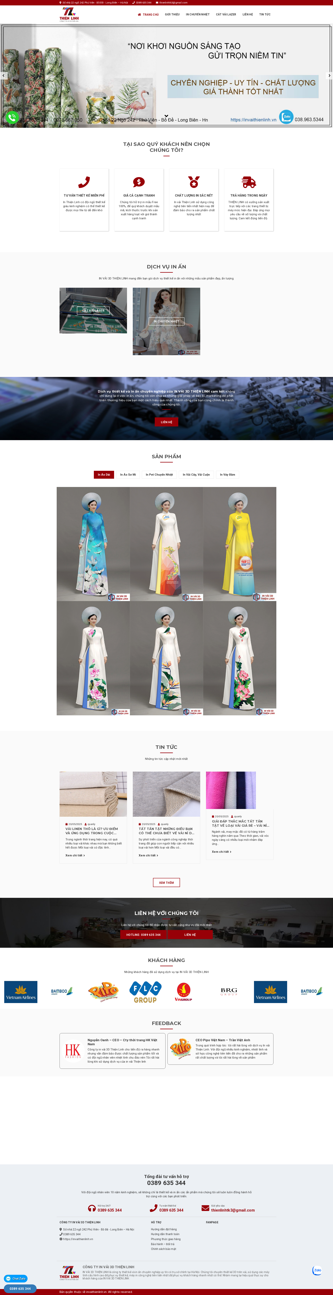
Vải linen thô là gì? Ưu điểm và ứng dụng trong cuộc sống (92, 831)
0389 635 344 (110, 1210)
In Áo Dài (104, 474)
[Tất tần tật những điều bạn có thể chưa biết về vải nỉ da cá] (166, 794)
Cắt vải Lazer (226, 14)
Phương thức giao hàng (166, 1239)
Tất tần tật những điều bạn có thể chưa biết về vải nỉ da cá (166, 831)
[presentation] (4, 76)
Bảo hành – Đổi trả (162, 1244)
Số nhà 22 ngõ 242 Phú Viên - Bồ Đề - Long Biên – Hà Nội (98, 1229)
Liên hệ (248, 14)
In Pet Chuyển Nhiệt (159, 474)
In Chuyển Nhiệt (198, 14)
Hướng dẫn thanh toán (165, 1234)
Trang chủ (151, 14)
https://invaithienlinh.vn (78, 1239)
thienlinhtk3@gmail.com (233, 1210)
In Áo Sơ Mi (128, 474)
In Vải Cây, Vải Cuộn (196, 474)
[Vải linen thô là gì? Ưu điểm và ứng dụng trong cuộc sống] (93, 794)
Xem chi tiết (74, 855)
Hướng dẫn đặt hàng (164, 1229)
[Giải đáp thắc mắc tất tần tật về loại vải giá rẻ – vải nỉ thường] (231, 790)
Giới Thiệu (172, 14)
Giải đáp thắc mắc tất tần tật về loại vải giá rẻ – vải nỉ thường (239, 824)
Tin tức (265, 14)
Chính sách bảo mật (163, 1248)
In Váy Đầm (227, 474)
